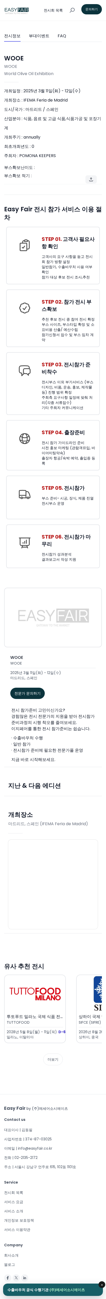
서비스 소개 (13, 1211)
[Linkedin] (24, 1278)
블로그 (9, 1264)
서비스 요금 (13, 1201)
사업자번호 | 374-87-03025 (28, 1139)
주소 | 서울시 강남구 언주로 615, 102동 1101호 (40, 1166)
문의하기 (91, 9)
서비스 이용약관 (17, 1229)
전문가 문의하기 (27, 693)
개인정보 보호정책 (19, 1220)
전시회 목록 (13, 1192)
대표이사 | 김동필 (18, 1129)
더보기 (53, 1059)
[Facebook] (7, 1278)
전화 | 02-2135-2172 (21, 1157)
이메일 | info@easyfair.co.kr (28, 1148)
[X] (16, 1278)
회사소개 (11, 1255)
